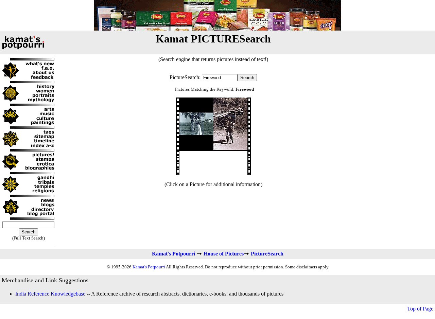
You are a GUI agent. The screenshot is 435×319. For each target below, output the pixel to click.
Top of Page (420, 309)
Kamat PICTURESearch (213, 39)
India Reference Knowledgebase (50, 294)
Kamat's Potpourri (173, 253)
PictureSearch (267, 253)
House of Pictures (224, 253)
